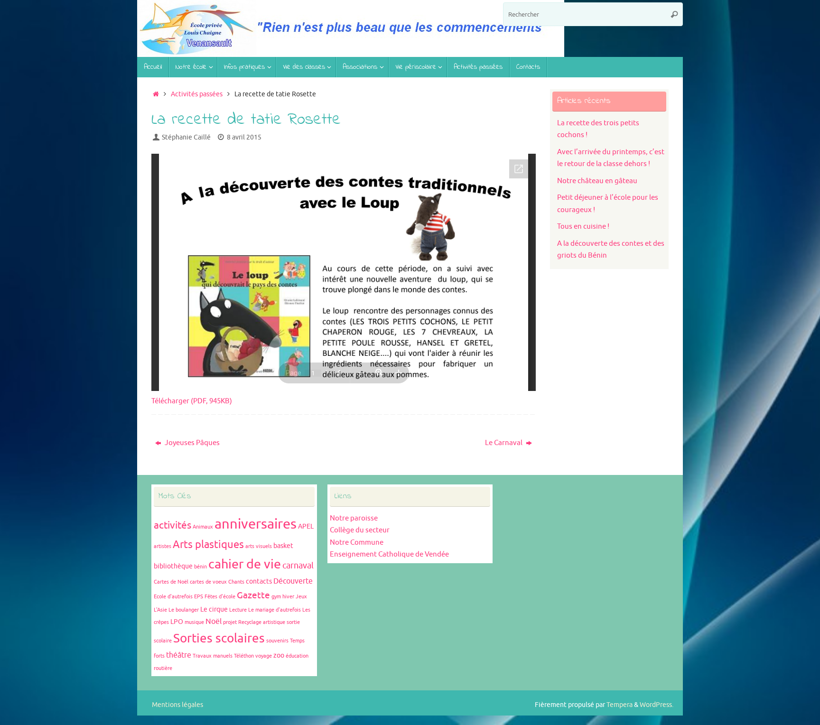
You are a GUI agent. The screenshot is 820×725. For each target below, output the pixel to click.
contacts (259, 581)
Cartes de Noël (171, 582)
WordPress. (656, 705)
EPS (198, 597)
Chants (236, 582)
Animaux (203, 527)
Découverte (293, 581)
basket (283, 546)
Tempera (619, 705)
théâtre (178, 655)
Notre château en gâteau (597, 181)
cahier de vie (244, 564)
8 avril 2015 (244, 137)
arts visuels (258, 546)
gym (276, 597)
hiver (288, 597)
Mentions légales (177, 705)
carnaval (298, 565)
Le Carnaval (504, 442)
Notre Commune (356, 542)
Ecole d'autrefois (173, 597)
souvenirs (277, 641)
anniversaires (255, 524)
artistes (162, 546)
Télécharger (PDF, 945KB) (191, 401)
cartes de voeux (208, 582)
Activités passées (197, 94)
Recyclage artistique (261, 622)
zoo (278, 655)
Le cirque (214, 609)
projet (230, 622)
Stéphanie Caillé (186, 137)
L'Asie (160, 610)
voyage (263, 656)
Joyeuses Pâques (191, 442)
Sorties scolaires (219, 638)
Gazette (253, 595)
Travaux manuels (213, 656)
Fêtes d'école (220, 597)
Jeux (301, 597)
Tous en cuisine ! (583, 226)
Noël (213, 621)
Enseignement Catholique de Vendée (389, 554)
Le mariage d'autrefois (274, 610)
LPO (176, 622)
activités (172, 525)
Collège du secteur (360, 530)
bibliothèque (173, 566)
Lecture (238, 610)
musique (194, 622)
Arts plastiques (208, 544)
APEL (306, 526)
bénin (200, 567)
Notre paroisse (354, 518)
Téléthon (244, 656)
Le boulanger (183, 610)
